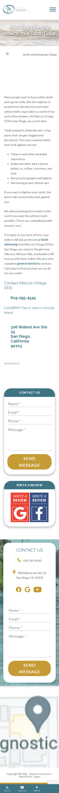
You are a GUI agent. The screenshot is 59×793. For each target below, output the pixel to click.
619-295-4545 (23, 297)
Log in (36, 776)
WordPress (25, 776)
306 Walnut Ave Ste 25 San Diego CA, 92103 (31, 575)
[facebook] (19, 590)
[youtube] (38, 590)
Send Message (29, 462)
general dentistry (28, 263)
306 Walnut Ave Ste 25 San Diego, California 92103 (29, 336)
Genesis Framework (40, 773)
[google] (28, 590)
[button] (52, 9)
